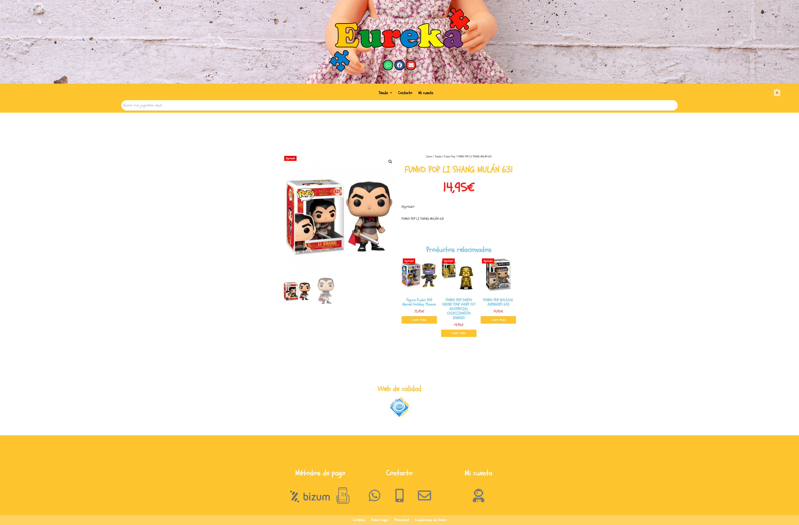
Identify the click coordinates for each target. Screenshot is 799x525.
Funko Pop (449, 156)
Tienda (383, 93)
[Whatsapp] (388, 65)
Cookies (359, 520)
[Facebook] (399, 65)
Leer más (419, 320)
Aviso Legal (379, 520)
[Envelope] (411, 65)
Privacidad (401, 520)
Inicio (429, 156)
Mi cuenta (425, 93)
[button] (385, 93)
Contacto (405, 93)
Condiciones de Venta (430, 520)
